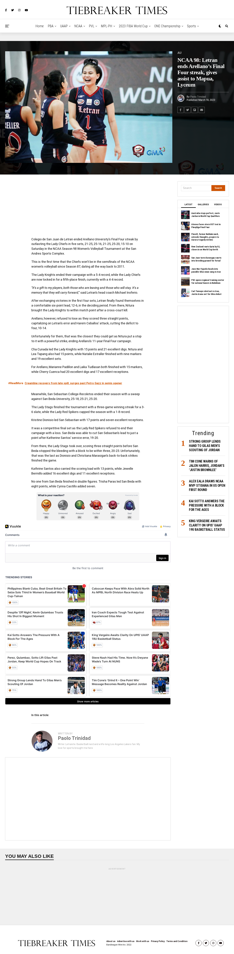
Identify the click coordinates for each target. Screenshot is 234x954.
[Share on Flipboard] (195, 110)
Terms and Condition (176, 941)
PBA (50, 26)
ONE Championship (167, 26)
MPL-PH (106, 26)
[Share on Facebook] (180, 110)
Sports (191, 26)
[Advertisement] (88, 207)
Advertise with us (125, 941)
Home (39, 26)
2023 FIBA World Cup (133, 26)
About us (110, 941)
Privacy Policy (158, 941)
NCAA (78, 26)
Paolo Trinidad (198, 96)
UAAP (64, 26)
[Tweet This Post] (187, 110)
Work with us (142, 941)
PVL (91, 26)
